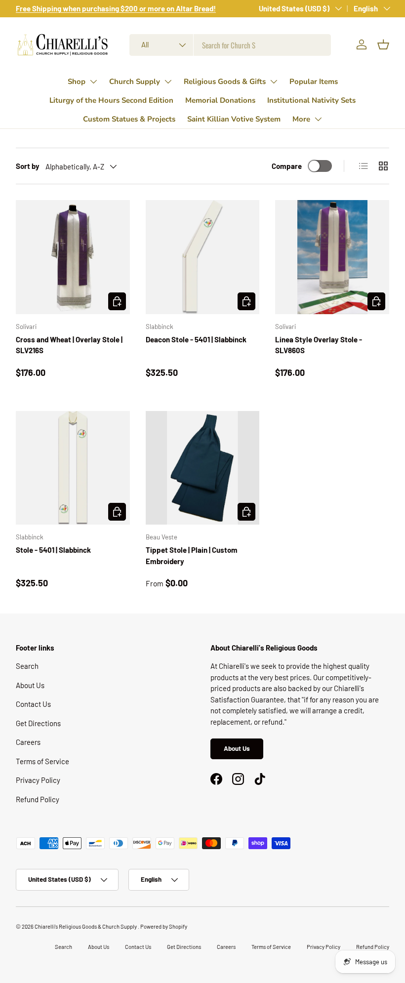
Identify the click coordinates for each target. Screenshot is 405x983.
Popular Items (313, 81)
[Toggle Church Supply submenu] (168, 81)
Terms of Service (42, 761)
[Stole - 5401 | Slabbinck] (73, 468)
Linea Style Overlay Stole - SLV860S (318, 345)
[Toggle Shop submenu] (93, 81)
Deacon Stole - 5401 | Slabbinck (196, 339)
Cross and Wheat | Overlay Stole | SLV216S (69, 345)
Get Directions (38, 723)
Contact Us (33, 703)
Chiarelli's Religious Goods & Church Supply (86, 926)
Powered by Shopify (163, 926)
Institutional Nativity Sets (311, 100)
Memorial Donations (220, 100)
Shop (76, 81)
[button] (383, 44)
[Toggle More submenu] (318, 119)
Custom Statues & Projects (129, 119)
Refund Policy (37, 799)
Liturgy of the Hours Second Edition (111, 100)
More (301, 119)
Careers (28, 741)
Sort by (28, 166)
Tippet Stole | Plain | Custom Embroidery (192, 555)
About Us (30, 685)
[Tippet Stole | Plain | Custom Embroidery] (203, 468)
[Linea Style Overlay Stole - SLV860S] (332, 257)
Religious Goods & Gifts (225, 81)
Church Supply (134, 81)
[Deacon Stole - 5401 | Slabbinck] (203, 257)
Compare (287, 166)
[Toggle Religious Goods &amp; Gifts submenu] (274, 81)
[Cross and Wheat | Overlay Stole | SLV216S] (73, 257)
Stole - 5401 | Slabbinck (53, 549)
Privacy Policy (38, 780)
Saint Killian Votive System (234, 119)
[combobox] (230, 45)
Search (27, 665)
